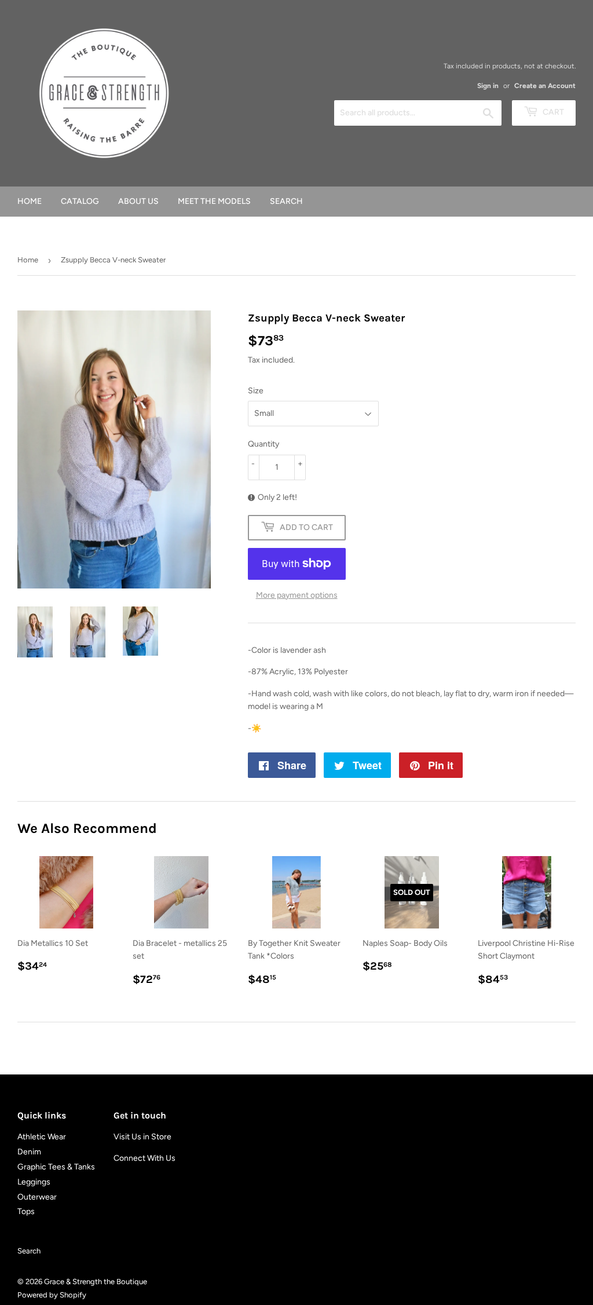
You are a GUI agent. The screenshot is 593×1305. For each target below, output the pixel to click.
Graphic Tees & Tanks (56, 1167)
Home (29, 201)
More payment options (297, 595)
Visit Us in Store (142, 1137)
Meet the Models (214, 201)
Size (255, 391)
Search (286, 201)
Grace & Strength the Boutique (95, 1281)
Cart (552, 112)
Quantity (263, 444)
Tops (26, 1211)
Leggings (33, 1182)
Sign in (488, 86)
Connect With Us (144, 1158)
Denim (29, 1152)
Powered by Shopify (51, 1295)
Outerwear (37, 1197)
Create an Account (545, 86)
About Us (138, 201)
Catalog (80, 201)
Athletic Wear (41, 1137)
